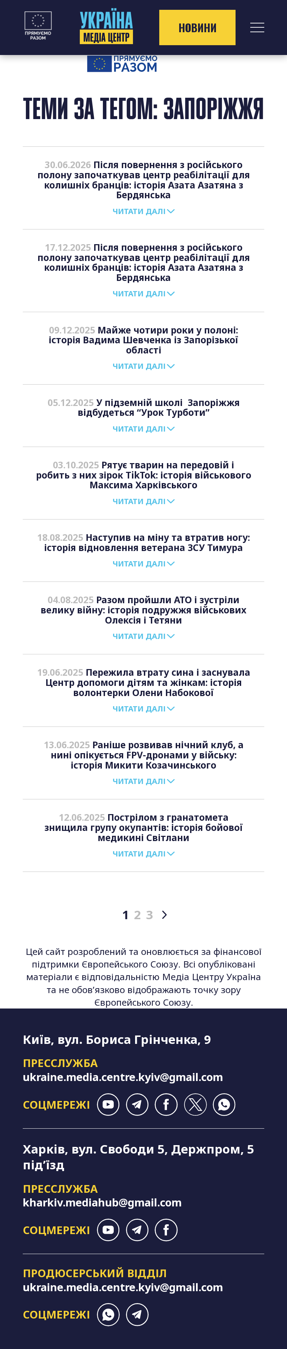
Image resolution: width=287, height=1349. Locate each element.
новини (197, 27)
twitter (195, 1104)
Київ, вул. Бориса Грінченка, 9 (117, 1039)
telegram (137, 1104)
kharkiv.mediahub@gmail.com (102, 1202)
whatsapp (224, 1104)
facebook (166, 1104)
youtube (108, 1104)
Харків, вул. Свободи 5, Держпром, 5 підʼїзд (138, 1157)
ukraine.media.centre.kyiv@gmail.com (123, 1076)
